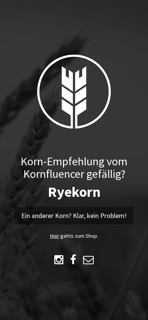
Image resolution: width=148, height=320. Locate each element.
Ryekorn (74, 192)
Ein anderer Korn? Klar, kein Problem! (74, 215)
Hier (54, 235)
